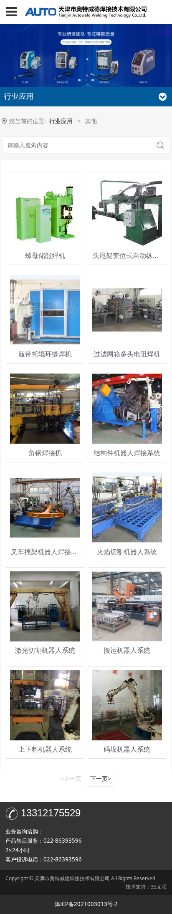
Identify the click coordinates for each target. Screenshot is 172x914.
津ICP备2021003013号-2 (86, 904)
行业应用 (61, 121)
